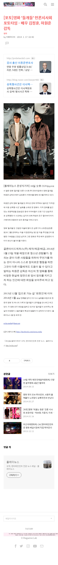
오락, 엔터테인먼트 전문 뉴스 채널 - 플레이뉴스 (23, 467)
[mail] (41, 546)
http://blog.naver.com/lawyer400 (23, 80)
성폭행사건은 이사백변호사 (20, 84)
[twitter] (21, 546)
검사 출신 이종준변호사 (20, 63)
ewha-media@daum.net (12, 323)
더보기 (51, 373)
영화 (5, 33)
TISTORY (29, 528)
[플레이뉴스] (19, 4)
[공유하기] (13, 361)
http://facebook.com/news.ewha (29, 332)
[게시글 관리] (16, 361)
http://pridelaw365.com (18, 58)
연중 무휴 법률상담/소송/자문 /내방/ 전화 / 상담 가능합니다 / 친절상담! (19, 68)
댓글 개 (7, 447)
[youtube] (35, 546)
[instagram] (28, 546)
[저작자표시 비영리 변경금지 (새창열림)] (37, 361)
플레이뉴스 (13, 462)
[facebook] (15, 546)
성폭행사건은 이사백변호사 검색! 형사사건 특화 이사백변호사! (19, 89)
